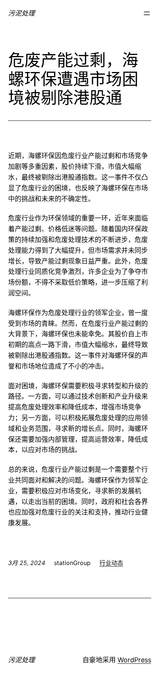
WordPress (134, 660)
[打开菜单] (146, 13)
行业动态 (111, 562)
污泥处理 (21, 13)
